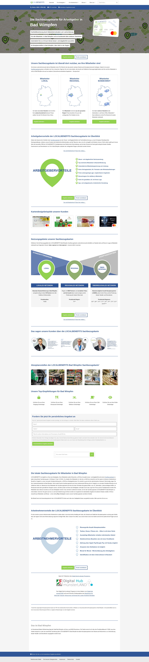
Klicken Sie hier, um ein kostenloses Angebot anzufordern (46, 654)
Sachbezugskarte (35, 69)
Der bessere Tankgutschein (50, 659)
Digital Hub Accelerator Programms (81, 576)
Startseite (51, 2)
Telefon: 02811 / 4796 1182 (38, 7)
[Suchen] (117, 2)
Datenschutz (70, 659)
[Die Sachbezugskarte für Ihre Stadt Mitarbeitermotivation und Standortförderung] (37, 3)
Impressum (62, 659)
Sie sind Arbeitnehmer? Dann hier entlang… (74, 150)
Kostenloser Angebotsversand (67, 7)
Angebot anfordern (68, 57)
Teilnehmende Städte (36, 659)
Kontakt (78, 659)
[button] (65, 2)
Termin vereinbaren (81, 57)
